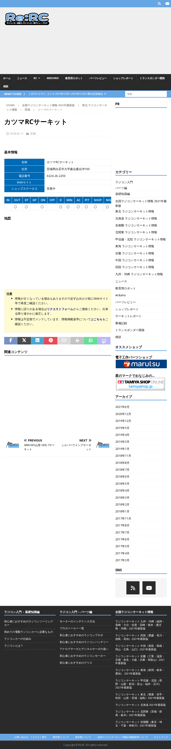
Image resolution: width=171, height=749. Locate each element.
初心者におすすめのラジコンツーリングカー (28, 623)
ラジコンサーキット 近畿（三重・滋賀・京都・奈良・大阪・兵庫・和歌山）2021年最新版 (140, 659)
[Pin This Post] (50, 340)
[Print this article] (77, 340)
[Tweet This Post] (24, 340)
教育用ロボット (74, 78)
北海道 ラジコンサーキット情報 (136, 218)
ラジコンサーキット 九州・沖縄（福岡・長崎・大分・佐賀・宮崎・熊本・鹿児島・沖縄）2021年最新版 (140, 624)
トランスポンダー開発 (152, 78)
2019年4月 (122, 435)
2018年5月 (122, 483)
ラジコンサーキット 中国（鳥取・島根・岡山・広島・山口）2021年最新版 (140, 647)
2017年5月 (122, 546)
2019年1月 (122, 449)
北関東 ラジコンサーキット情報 (136, 232)
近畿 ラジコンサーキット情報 (134, 253)
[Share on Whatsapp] (90, 340)
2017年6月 (122, 539)
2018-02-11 (16, 133)
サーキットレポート (128, 316)
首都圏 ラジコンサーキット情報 (136, 225)
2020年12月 (123, 414)
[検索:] (146, 94)
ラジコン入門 (124, 182)
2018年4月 (122, 490)
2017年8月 (122, 525)
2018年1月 (122, 511)
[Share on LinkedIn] (37, 340)
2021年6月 (122, 407)
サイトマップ (161, 737)
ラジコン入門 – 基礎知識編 (22, 612)
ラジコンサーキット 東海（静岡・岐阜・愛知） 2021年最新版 (140, 671)
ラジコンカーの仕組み (17, 639)
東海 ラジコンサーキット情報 (134, 246)
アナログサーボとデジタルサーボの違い (84, 649)
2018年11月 (123, 456)
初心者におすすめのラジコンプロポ (81, 635)
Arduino (53, 78)
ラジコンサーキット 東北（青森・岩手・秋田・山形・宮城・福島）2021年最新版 (140, 696)
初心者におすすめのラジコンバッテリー (84, 642)
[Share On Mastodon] (104, 340)
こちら (98, 319)
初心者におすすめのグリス (76, 663)
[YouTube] (167, 3)
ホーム (7, 78)
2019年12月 (123, 421)
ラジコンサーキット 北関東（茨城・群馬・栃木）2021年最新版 (138, 713)
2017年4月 (122, 553)
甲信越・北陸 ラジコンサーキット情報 (140, 239)
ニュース (22, 78)
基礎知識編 (122, 194)
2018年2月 (122, 504)
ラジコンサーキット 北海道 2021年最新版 (140, 705)
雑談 (5, 86)
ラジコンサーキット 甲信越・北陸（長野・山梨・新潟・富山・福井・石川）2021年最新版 (138, 683)
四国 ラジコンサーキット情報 (134, 267)
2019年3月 (122, 442)
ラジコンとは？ (13, 645)
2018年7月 (122, 470)
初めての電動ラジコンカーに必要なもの (28, 632)
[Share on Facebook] (11, 340)
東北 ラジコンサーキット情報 (134, 211)
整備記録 (121, 323)
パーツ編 (121, 188)
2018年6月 (122, 476)
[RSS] (159, 3)
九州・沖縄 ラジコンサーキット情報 (139, 274)
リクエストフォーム (60, 309)
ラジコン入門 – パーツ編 (76, 612)
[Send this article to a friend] (64, 340)
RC (35, 78)
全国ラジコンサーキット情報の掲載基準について (122, 737)
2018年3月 (122, 497)
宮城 (33, 133)
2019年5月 (122, 428)
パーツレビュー (98, 78)
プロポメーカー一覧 (72, 628)
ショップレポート (123, 78)
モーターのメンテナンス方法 (77, 621)
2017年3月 (122, 560)
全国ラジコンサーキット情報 (134, 612)
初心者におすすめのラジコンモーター (83, 656)
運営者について (61, 737)
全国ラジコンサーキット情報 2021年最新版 (48, 105)
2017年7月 (122, 532)
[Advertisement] (115, 40)
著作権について (83, 737)
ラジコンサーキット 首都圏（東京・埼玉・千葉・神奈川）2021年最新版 (138, 723)
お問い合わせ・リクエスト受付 (30, 737)
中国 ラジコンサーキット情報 (134, 260)
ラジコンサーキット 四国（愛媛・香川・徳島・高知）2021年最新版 (140, 637)
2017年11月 (123, 518)
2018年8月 (122, 463)
